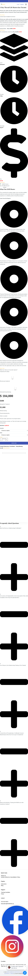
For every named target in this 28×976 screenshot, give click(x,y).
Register (22, 4)
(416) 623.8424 (6, 448)
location (2, 428)
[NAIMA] (3, 4)
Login (18, 4)
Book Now (14, 443)
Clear (1, 437)
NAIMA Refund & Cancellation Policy (10, 877)
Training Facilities (5, 892)
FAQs (2, 894)
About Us (3, 875)
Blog (2, 885)
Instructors (3, 884)
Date (1, 432)
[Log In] (15, 4)
